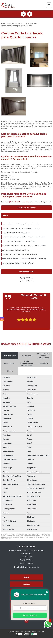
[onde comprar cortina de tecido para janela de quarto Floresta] (39, 55)
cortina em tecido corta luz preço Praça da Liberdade (20, 224)
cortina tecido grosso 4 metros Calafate (15, 233)
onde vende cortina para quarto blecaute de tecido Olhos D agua (24, 259)
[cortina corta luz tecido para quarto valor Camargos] (13, 80)
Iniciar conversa (30, 615)
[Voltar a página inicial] (8, 5)
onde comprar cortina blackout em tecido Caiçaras (19, 241)
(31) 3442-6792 (15, 202)
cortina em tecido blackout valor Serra (15, 250)
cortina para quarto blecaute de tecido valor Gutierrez (20, 228)
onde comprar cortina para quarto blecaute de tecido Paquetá (23, 237)
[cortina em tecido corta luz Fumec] (39, 80)
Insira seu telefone (30, 603)
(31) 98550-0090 (27, 281)
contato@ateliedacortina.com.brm (27, 567)
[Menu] (49, 5)
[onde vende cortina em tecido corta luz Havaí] (13, 55)
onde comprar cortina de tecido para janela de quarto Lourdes (24, 246)
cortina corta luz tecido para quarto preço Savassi (19, 254)
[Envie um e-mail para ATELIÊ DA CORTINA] (29, 14)
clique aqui (26, 202)
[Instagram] (26, 621)
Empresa (26, 584)
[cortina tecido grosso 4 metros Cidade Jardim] (13, 106)
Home (26, 577)
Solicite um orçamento (26, 208)
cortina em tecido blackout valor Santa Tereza (18, 263)
